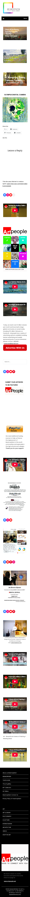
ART (4, 809)
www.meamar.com (16, 642)
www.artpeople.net (10, 881)
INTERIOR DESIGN (7, 824)
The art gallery (7, 784)
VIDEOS (5, 831)
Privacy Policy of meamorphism (12, 798)
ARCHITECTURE (7, 827)
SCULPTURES (6, 820)
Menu (25, 18)
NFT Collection (7, 787)
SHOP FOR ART (7, 835)
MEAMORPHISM (7, 776)
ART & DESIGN (6, 812)
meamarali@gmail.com (11, 343)
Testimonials (6, 780)
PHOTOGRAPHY (7, 816)
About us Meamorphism (10, 773)
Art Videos (5, 791)
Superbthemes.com (15, 894)
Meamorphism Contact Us (10, 795)
